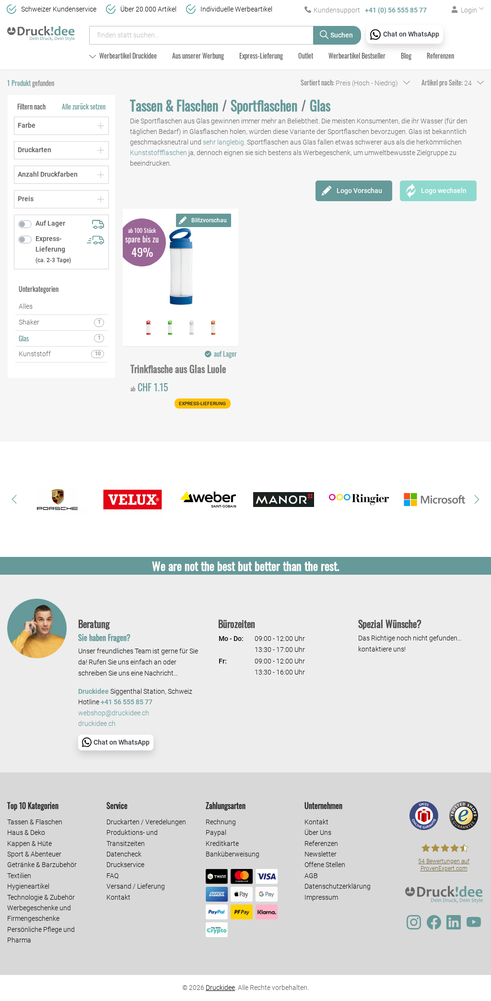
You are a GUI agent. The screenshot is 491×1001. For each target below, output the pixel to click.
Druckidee (220, 987)
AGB (311, 876)
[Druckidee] (41, 31)
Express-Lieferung (261, 55)
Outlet (305, 55)
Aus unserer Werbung (198, 55)
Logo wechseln (444, 190)
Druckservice (125, 864)
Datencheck (123, 854)
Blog (406, 55)
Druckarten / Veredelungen (146, 822)
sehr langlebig (223, 142)
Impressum (321, 897)
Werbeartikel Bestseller (357, 55)
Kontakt (118, 897)
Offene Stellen (324, 864)
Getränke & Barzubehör (42, 864)
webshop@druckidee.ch (113, 713)
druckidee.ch (97, 724)
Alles (26, 306)
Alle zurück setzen (83, 106)
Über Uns (317, 832)
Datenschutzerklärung (337, 886)
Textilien (19, 876)
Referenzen (440, 55)
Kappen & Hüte (29, 843)
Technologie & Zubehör (41, 897)
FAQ (112, 876)
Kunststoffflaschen (158, 153)
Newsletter (320, 854)
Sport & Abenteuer (34, 854)
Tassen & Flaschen (34, 822)
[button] (14, 499)
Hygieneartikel (28, 886)
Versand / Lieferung (135, 886)
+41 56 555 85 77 (126, 702)
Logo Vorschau (359, 190)
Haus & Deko (26, 832)
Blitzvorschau (209, 220)
